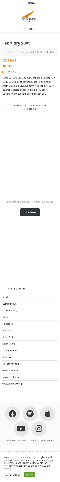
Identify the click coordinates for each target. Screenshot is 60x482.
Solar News (8, 343)
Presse (6, 330)
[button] (30, 29)
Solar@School (9, 350)
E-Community (9, 310)
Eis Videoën (30, 212)
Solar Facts (8, 337)
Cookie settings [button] (13, 474)
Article (5, 297)
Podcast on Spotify (42, 201)
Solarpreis (7, 357)
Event (5, 317)
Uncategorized (10, 363)
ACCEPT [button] (29, 474)
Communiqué (9, 60)
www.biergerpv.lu (12, 383)
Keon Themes (47, 440)
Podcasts (7, 323)
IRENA (6, 66)
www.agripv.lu (10, 370)
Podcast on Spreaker (18, 201)
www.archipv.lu (10, 377)
